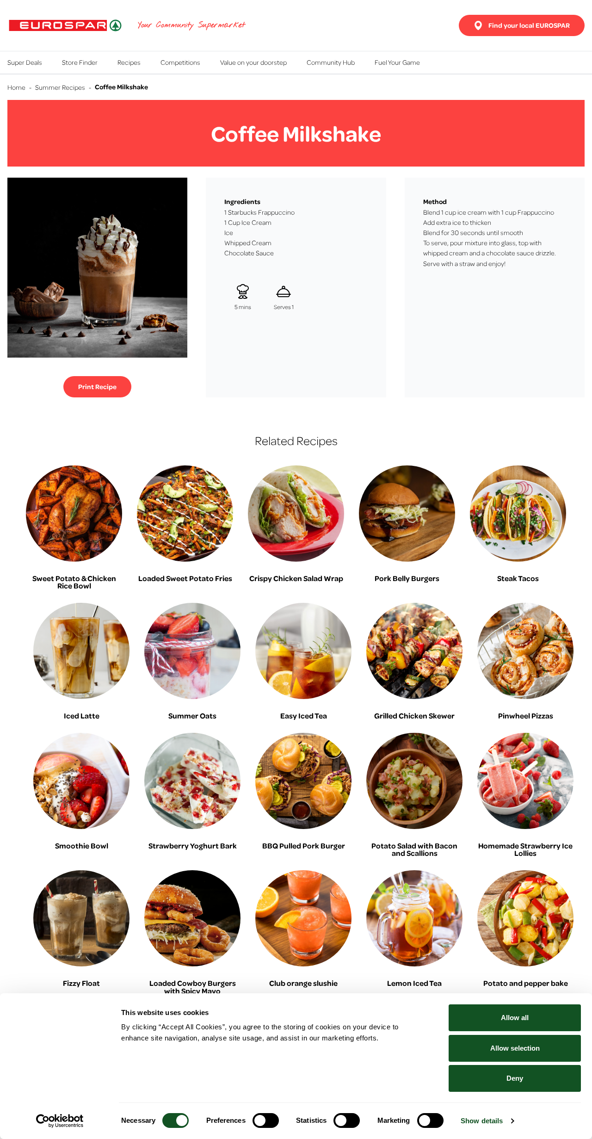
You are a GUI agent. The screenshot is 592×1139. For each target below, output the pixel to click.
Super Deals (24, 62)
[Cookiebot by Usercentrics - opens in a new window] (59, 1121)
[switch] (266, 1120)
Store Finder (80, 62)
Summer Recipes (60, 87)
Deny (514, 1078)
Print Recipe (97, 386)
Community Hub (331, 62)
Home (16, 87)
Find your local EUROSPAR (529, 25)
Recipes (129, 62)
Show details (482, 1121)
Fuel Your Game (397, 62)
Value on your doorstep (253, 62)
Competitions (180, 62)
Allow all (515, 1017)
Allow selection (515, 1048)
